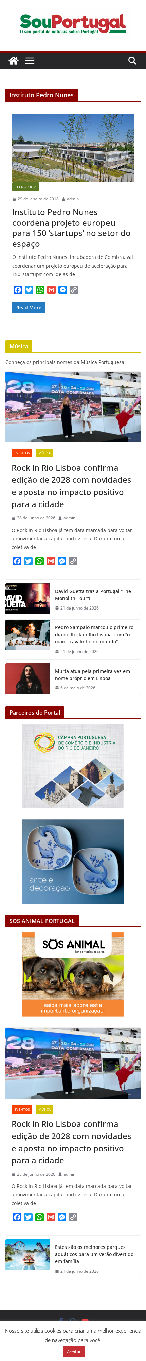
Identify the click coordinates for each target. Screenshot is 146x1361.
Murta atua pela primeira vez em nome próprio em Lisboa (92, 674)
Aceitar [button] (74, 1351)
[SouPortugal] (13, 61)
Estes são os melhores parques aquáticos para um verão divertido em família (94, 1254)
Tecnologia (25, 186)
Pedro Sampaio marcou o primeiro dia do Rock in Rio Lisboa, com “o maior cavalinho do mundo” (94, 634)
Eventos (22, 453)
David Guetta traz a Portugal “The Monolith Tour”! (93, 594)
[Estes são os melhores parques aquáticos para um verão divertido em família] (27, 1259)
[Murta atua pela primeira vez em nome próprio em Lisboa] (27, 679)
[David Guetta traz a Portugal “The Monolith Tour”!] (27, 599)
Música (44, 453)
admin (73, 199)
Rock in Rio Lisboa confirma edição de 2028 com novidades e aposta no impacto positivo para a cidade (71, 486)
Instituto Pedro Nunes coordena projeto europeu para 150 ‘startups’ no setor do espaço (71, 227)
